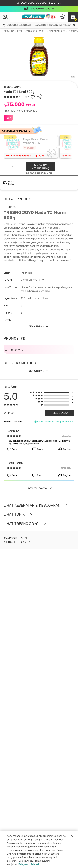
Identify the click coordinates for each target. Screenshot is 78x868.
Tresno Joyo (12, 86)
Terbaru (18, 421)
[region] (39, 849)
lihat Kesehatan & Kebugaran (32, 505)
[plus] (19, 167)
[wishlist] (33, 96)
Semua (7, 421)
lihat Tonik (15, 514)
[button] (73, 17)
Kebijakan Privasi (28, 864)
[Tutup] (72, 836)
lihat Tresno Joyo (22, 524)
